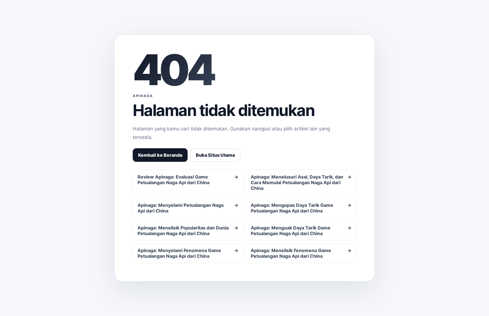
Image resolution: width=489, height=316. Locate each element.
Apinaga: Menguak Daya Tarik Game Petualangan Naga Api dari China (301, 230)
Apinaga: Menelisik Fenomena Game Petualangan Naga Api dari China (301, 253)
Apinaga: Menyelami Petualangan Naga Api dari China (188, 208)
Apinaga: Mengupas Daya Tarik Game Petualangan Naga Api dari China (301, 208)
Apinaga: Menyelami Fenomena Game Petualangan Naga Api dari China (188, 253)
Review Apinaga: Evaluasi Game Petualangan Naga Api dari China (188, 179)
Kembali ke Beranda (160, 155)
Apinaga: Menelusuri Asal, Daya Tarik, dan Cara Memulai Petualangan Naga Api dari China (301, 182)
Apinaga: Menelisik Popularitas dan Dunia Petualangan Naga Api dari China (188, 230)
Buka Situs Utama (215, 155)
